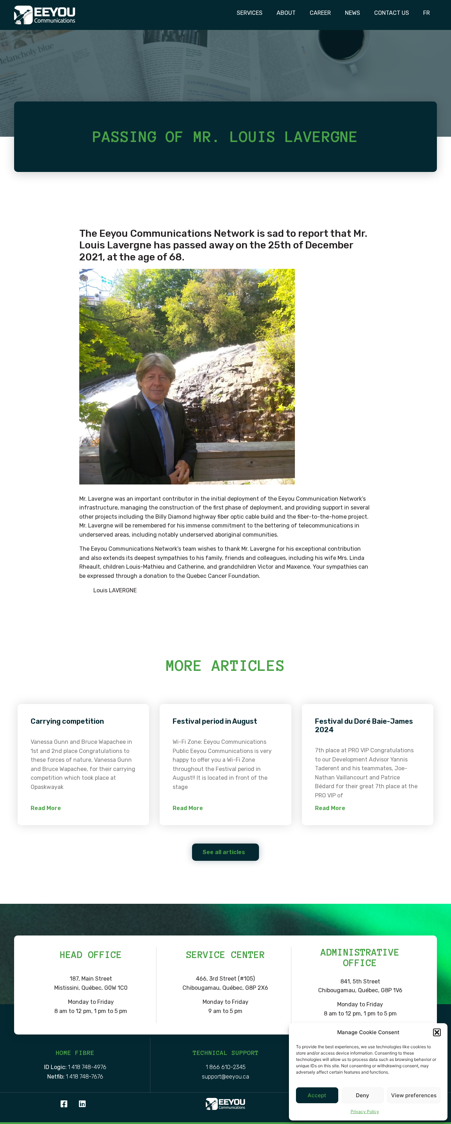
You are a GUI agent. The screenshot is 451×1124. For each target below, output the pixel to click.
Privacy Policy (365, 1111)
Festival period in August (215, 721)
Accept (317, 1095)
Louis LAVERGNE (115, 590)
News (352, 13)
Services (249, 13)
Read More (46, 808)
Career (320, 13)
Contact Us (391, 13)
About (286, 13)
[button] (436, 1032)
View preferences (414, 1095)
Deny (362, 1095)
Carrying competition (67, 721)
